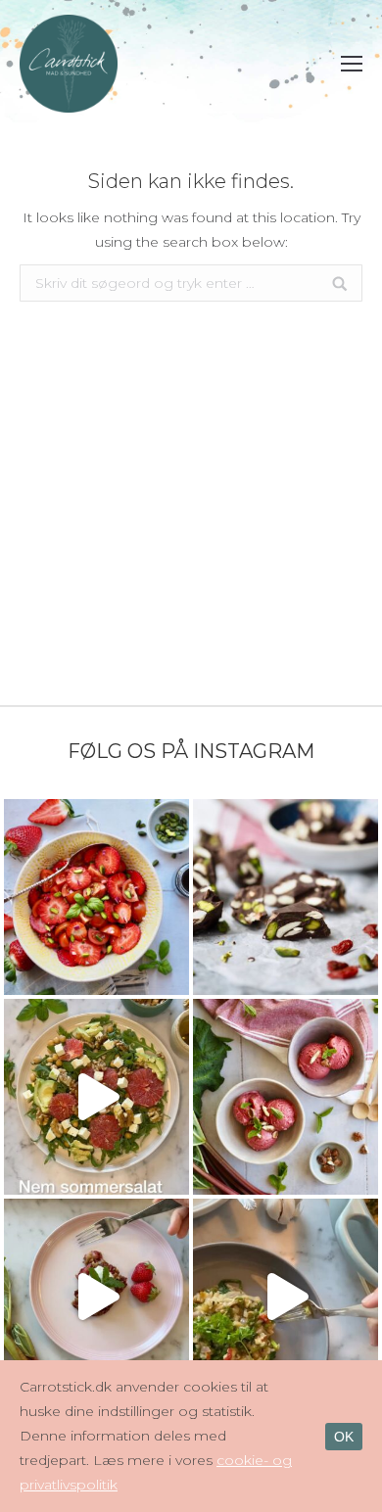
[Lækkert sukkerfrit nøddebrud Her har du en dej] (285, 897)
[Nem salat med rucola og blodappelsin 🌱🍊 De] (96, 1097)
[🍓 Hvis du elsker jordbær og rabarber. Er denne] (96, 1296)
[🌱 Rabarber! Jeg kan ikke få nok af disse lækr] (285, 1097)
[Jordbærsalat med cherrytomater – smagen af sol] (96, 897)
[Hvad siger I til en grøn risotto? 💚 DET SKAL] (285, 1296)
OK (344, 1436)
